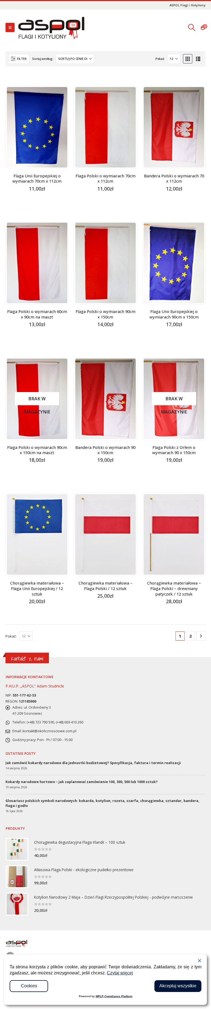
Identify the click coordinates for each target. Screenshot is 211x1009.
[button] (10, 27)
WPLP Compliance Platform (114, 996)
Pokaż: (160, 59)
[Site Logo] (51, 27)
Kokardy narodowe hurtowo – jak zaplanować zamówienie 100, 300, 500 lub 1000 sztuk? (81, 781)
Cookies (29, 985)
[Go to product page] (37, 127)
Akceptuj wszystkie (177, 985)
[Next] (201, 636)
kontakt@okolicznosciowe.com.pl (49, 731)
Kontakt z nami (27, 658)
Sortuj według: (42, 59)
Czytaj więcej (120, 973)
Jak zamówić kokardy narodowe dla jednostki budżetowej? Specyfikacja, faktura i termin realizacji (93, 763)
